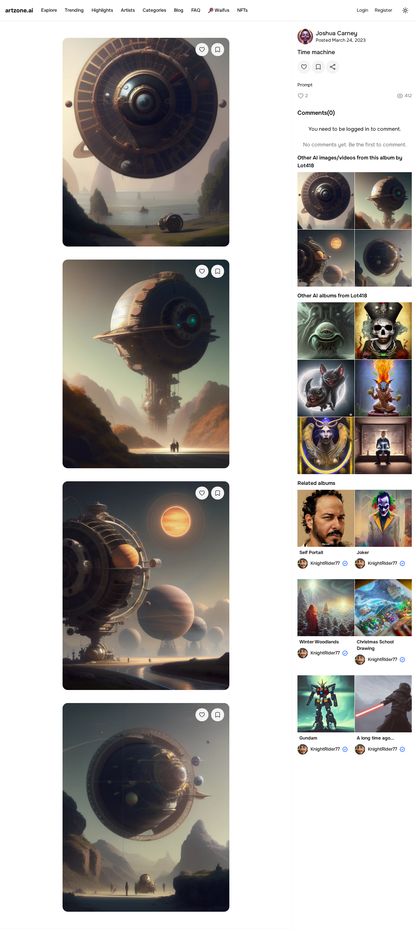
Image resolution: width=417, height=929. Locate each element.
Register (383, 10)
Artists (128, 10)
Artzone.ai (19, 10)
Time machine (316, 52)
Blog (178, 10)
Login (362, 10)
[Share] (332, 66)
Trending (74, 10)
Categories (154, 10)
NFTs (242, 10)
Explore (49, 10)
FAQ (195, 10)
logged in (357, 129)
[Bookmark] (217, 49)
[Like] (201, 49)
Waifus (222, 10)
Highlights (102, 10)
